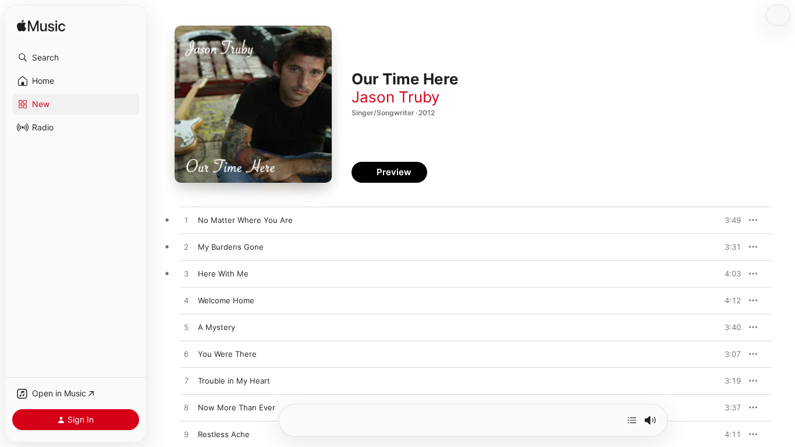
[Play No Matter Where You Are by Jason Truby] (186, 220)
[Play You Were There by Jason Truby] (186, 354)
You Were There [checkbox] (227, 354)
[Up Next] (632, 420)
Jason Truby (395, 97)
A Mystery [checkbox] (216, 327)
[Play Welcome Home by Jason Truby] (186, 301)
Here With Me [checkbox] (223, 273)
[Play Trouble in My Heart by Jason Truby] (186, 381)
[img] (41, 26)
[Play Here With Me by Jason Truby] (186, 274)
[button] (76, 58)
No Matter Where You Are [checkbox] (245, 220)
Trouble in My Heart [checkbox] (234, 380)
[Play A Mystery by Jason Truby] (186, 327)
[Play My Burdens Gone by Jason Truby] (186, 247)
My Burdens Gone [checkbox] (231, 246)
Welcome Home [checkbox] (226, 300)
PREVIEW (728, 220)
